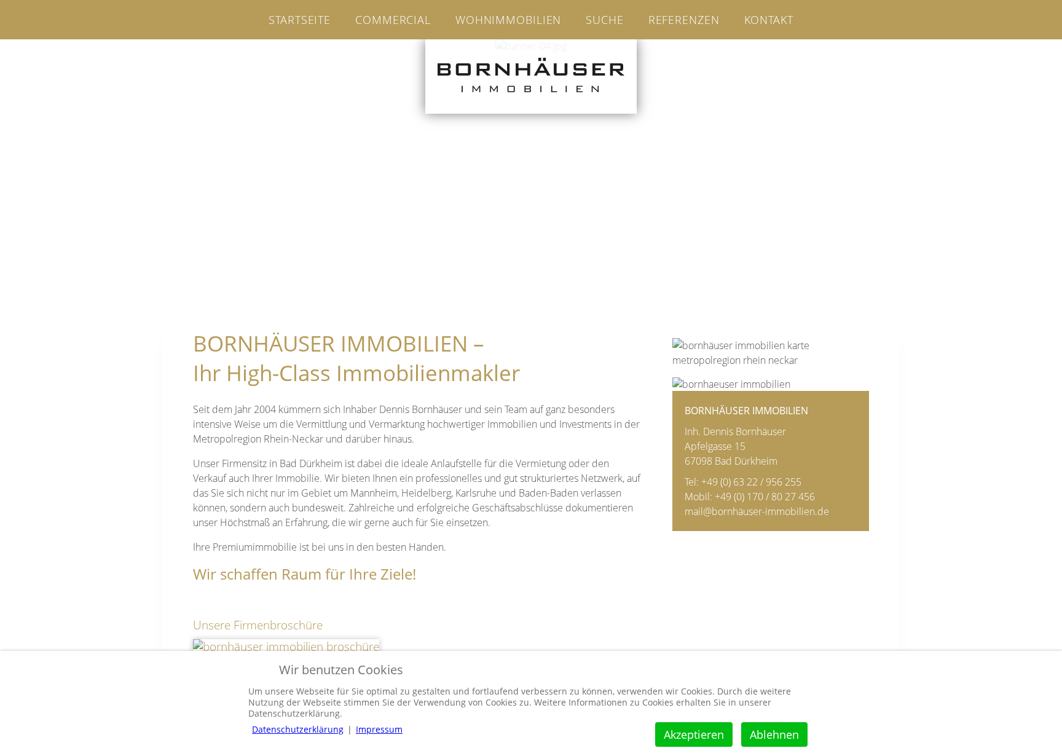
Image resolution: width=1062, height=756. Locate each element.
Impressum (379, 729)
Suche (604, 19)
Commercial (393, 19)
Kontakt (768, 19)
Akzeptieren (694, 734)
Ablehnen (774, 734)
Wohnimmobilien (508, 19)
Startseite (300, 19)
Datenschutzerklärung (298, 729)
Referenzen (684, 19)
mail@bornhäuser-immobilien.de (757, 511)
